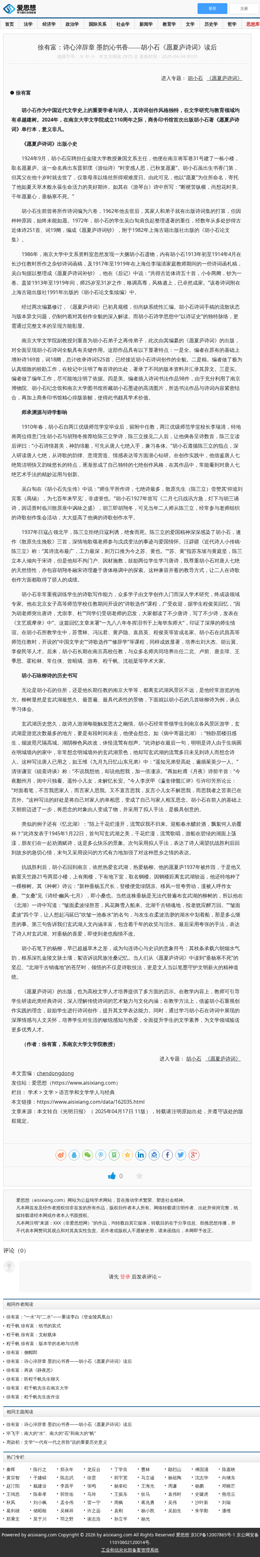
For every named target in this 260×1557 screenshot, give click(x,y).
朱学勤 (201, 1511)
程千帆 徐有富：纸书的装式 (33, 1326)
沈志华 (201, 1478)
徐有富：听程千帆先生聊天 (33, 1379)
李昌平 (67, 1486)
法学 (28, 24)
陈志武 (67, 1478)
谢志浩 (94, 1519)
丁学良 (120, 1469)
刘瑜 (226, 1502)
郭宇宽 (120, 1478)
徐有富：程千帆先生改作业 (33, 1397)
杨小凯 (147, 1511)
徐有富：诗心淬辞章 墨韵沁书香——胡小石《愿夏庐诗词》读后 (69, 1361)
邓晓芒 (228, 1486)
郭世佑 (67, 1494)
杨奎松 (120, 1486)
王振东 (120, 1494)
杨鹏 (199, 1486)
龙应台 (94, 1469)
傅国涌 (201, 1469)
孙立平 (120, 1519)
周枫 (118, 1502)
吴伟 (172, 1502)
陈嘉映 (228, 1469)
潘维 (226, 1511)
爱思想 (21, 9)
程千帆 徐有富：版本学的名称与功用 (42, 1343)
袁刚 (118, 1511)
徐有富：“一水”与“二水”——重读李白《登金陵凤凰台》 (60, 1317)
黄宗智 (13, 1478)
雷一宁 (94, 1502)
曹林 (145, 1469)
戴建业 (40, 1486)
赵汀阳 (13, 1486)
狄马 (145, 1494)
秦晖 (10, 1469)
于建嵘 (40, 1478)
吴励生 (174, 1511)
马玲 (91, 1494)
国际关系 (98, 24)
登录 (125, 1276)
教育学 (169, 24)
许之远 (94, 1511)
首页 (9, 24)
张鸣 (91, 1486)
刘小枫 (40, 1502)
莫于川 (40, 1519)
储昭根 (40, 1511)
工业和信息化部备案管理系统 (130, 1550)
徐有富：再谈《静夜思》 (30, 1370)
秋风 (10, 1502)
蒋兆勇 (147, 1502)
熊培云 (228, 1494)
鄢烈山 (174, 1469)
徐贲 (91, 1478)
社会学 (123, 24)
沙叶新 (201, 1502)
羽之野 (67, 1519)
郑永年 (67, 1469)
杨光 (145, 1519)
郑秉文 (13, 1519)
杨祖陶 (174, 1478)
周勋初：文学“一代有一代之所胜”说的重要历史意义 (56, 1442)
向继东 (228, 1478)
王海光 (147, 1486)
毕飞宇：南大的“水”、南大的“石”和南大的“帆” (51, 1433)
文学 (190, 24)
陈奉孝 (40, 1494)
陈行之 (40, 1469)
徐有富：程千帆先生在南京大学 (37, 1388)
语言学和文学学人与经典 (87, 1092)
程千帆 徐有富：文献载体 (31, 1334)
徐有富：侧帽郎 (21, 1352)
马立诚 (147, 1478)
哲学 (232, 24)
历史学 (211, 24)
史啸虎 (201, 1494)
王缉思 (13, 1494)
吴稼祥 (67, 1511)
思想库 (253, 24)
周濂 (172, 1486)
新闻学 (146, 24)
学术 (33, 1092)
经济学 (49, 24)
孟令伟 (67, 1502)
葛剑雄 (13, 1511)
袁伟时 (174, 1494)
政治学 (72, 24)
